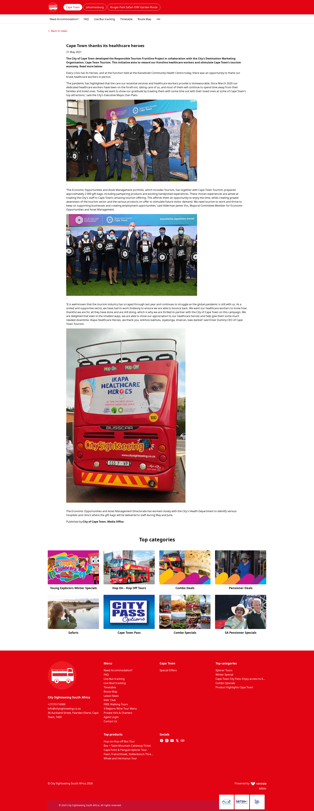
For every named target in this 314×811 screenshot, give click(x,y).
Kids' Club (110, 700)
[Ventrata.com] (257, 783)
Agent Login (111, 717)
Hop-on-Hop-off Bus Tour (119, 741)
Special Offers (168, 670)
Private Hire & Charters (118, 713)
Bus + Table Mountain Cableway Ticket (127, 745)
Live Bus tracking (104, 19)
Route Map (144, 19)
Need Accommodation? (64, 19)
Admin (262, 788)
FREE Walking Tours (116, 704)
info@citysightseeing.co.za (64, 708)
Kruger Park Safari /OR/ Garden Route (133, 7)
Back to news (59, 31)
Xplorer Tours (224, 670)
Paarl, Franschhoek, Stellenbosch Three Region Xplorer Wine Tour (129, 754)
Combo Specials (225, 683)
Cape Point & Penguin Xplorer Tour (125, 750)
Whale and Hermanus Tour (120, 758)
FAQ (86, 19)
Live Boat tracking (115, 683)
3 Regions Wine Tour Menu (120, 708)
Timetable (126, 19)
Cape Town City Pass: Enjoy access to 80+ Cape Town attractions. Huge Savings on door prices (241, 679)
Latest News (111, 696)
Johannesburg (95, 7)
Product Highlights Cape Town (234, 687)
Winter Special (224, 674)
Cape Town (73, 7)
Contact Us (110, 721)
